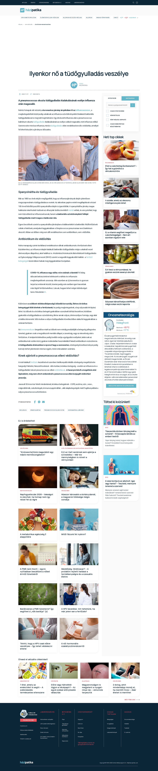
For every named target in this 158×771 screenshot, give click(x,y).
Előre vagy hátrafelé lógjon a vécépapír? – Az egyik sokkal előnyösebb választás (63, 688)
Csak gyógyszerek (117, 111)
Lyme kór (117, 17)
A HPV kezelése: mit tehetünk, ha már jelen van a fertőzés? (78, 610)
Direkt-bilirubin (44, 732)
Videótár (126, 723)
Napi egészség (28, 24)
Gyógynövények (111, 728)
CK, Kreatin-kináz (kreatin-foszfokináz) (47, 737)
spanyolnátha (35, 410)
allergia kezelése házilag (72, 17)
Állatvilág (85, 681)
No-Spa (80, 732)
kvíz (106, 427)
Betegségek (110, 719)
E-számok (127, 732)
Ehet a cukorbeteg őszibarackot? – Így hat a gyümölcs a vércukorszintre (121, 168)
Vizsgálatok (110, 723)
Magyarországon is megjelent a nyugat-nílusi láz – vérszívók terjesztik (92, 688)
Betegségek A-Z (57, 2)
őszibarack (109, 162)
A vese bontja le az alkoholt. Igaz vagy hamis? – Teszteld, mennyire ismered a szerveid (120, 483)
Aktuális (24, 2)
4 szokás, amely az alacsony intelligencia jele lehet (118, 201)
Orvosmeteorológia (28, 17)
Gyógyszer (112, 98)
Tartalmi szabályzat (25, 739)
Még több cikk (130, 699)
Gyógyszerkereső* (85, 712)
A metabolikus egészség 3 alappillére (33, 535)
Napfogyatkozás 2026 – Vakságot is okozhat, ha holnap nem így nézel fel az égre (36, 497)
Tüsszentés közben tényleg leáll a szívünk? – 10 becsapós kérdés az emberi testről (120, 434)
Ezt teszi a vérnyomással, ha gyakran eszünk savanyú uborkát (120, 270)
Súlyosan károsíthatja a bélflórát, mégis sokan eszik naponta (120, 302)
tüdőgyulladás (39, 122)
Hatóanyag (130, 98)
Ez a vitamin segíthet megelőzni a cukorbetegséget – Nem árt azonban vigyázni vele (120, 235)
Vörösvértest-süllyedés (46, 719)
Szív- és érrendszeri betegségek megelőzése (77, 448)
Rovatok (33, 2)
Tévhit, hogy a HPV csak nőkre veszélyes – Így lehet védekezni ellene (36, 646)
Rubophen (81, 736)
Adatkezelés (23, 734)
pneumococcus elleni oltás (54, 410)
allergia (89, 17)
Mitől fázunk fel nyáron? (73, 534)
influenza (23, 410)
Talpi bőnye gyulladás (65, 724)
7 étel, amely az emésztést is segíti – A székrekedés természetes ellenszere (32, 688)
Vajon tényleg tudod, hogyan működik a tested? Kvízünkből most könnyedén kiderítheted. (119, 443)
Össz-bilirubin (44, 728)
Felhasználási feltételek (26, 730)
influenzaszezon (83, 110)
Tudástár (126, 728)
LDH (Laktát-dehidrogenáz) (47, 723)
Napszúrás (65, 741)
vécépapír (54, 681)
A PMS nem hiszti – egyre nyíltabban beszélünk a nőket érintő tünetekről (35, 571)
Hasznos (67, 2)
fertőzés (34, 362)
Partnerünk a (121, 394)
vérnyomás (109, 266)
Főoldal (20, 24)
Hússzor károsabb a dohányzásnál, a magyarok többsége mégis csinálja (78, 497)
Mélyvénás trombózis (65, 735)
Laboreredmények (79, 2)
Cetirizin (80, 723)
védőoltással (60, 370)
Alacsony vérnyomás (65, 730)
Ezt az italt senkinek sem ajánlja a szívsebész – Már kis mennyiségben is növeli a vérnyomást (78, 456)
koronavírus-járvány (76, 410)
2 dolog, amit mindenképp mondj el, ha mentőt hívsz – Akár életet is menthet (124, 688)
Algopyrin (80, 719)
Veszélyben (24, 448)
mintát (70, 210)
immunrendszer (27, 329)
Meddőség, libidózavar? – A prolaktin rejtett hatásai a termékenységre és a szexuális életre (77, 573)
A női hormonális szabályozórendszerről (72, 644)
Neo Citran (81, 728)
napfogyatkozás (26, 490)
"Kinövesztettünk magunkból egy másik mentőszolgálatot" (37, 453)
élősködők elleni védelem (49, 17)
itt (45, 292)
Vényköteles (115, 115)
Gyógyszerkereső (44, 2)
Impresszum (23, 726)
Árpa (63, 719)
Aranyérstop (24, 681)
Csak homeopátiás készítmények (117, 125)
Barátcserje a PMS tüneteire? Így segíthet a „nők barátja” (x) (37, 610)
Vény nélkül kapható (118, 119)
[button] (47, 713)
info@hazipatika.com (132, 763)
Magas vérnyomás (103, 17)
